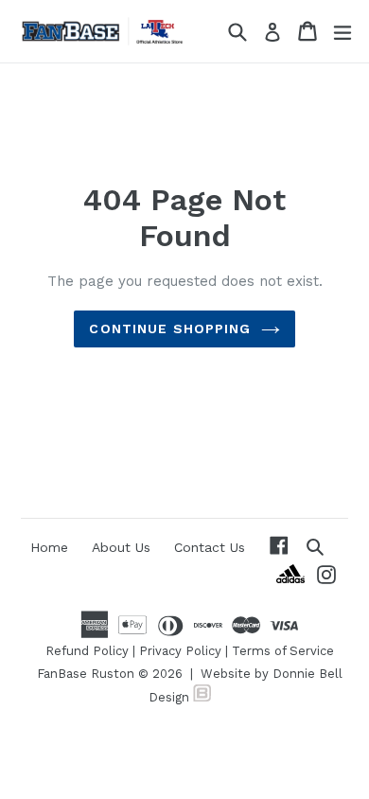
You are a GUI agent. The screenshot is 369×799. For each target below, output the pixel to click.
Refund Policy (87, 651)
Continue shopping (170, 328)
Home (49, 547)
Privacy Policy (180, 651)
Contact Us (209, 547)
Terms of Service (283, 651)
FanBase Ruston (85, 673)
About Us (121, 547)
